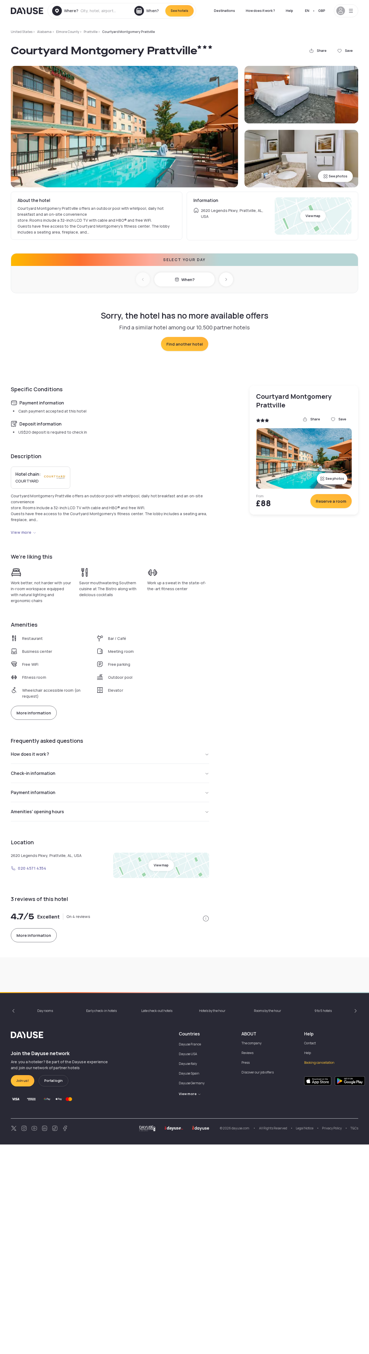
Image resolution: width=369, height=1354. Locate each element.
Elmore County (67, 31)
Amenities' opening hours (37, 812)
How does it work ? (260, 10)
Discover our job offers (257, 1072)
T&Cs (354, 1128)
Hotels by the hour (212, 1010)
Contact (310, 1043)
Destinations (224, 10)
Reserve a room (331, 501)
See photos (338, 176)
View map (313, 216)
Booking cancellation (319, 1062)
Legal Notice (304, 1128)
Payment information (33, 792)
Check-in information (33, 773)
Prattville (91, 31)
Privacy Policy (332, 1128)
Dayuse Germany (191, 1083)
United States (21, 31)
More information (33, 713)
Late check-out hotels (156, 1010)
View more (21, 532)
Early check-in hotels (101, 1010)
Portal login (53, 1080)
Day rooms (45, 1010)
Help (289, 10)
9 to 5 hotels (323, 1010)
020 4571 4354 (32, 868)
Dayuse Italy (188, 1063)
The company (251, 1043)
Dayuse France (190, 1044)
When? (187, 279)
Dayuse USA (188, 1054)
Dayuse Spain (189, 1073)
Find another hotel (184, 344)
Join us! (22, 1080)
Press (245, 1062)
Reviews (247, 1053)
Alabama (44, 31)
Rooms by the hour (267, 1010)
